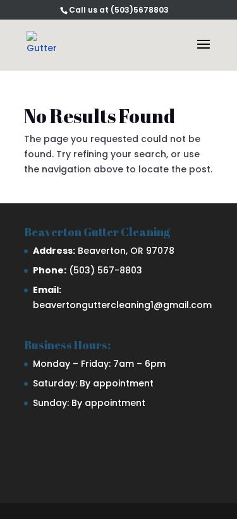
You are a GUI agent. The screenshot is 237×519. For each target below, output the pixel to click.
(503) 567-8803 (105, 270)
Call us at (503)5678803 (119, 9)
